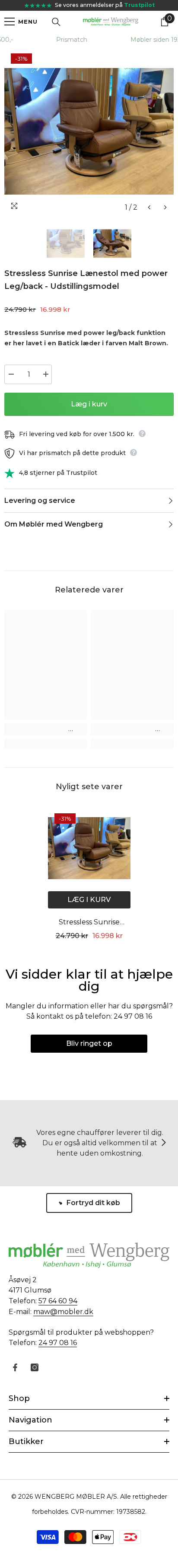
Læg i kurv (89, 404)
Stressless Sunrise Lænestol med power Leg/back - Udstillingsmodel (89, 923)
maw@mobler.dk (63, 1312)
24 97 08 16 (57, 1343)
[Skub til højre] (163, 1143)
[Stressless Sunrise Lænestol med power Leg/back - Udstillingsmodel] (89, 848)
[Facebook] (15, 1367)
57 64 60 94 (57, 1301)
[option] (89, 131)
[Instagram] (34, 1367)
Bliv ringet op (89, 1043)
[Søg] (56, 22)
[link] (45, 729)
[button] (149, 207)
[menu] (9, 21)
